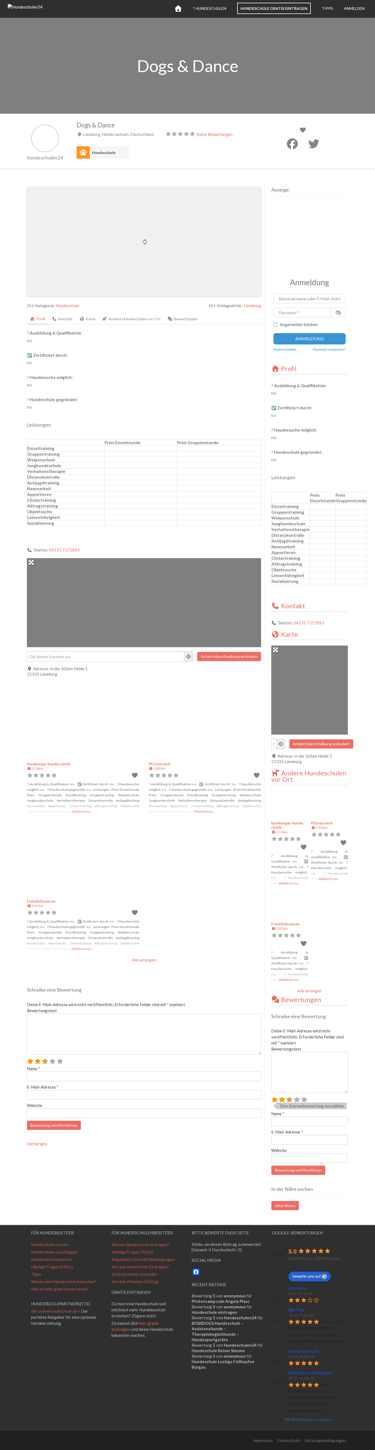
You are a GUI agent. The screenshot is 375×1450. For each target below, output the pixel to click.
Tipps (327, 8)
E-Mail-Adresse (42, 1086)
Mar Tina (297, 1309)
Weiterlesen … (83, 811)
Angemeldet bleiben (299, 324)
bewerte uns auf (307, 1276)
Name (33, 1068)
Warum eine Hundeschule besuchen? (63, 1281)
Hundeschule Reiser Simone (218, 1350)
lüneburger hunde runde (48, 763)
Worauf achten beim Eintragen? (140, 1266)
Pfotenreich (159, 763)
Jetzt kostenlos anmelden (134, 1274)
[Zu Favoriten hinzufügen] (303, 130)
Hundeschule (104, 152)
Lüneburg (252, 305)
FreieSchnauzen (41, 901)
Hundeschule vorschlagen (54, 1251)
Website (34, 1105)
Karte (289, 634)
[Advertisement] (305, 236)
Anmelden (354, 8)
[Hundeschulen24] (25, 6)
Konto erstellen (284, 349)
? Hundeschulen (209, 8)
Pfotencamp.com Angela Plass (220, 1301)
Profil (288, 368)
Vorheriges (37, 1143)
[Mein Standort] (188, 656)
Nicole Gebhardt (304, 1351)
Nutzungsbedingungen (325, 1440)
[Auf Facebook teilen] (292, 143)
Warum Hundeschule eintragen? (140, 1244)
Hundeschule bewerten (51, 1259)
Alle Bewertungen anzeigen (308, 1419)
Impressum (263, 1440)
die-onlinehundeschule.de (54, 1311)
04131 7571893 (64, 549)
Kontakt (293, 606)
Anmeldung (309, 338)
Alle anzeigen (144, 959)
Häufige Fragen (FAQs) (52, 1266)
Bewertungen (301, 999)
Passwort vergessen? (329, 349)
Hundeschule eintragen (214, 1312)
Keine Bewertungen (215, 134)
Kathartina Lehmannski (310, 1372)
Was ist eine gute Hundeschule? (59, 1288)
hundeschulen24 (45, 158)
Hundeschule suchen (49, 1244)
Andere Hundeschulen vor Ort (308, 776)
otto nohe (298, 1288)
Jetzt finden (285, 1205)
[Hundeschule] (83, 152)
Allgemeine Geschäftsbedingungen (143, 1259)
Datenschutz (288, 1440)
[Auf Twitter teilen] (314, 143)
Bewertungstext (42, 1010)
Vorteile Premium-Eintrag (134, 1281)
